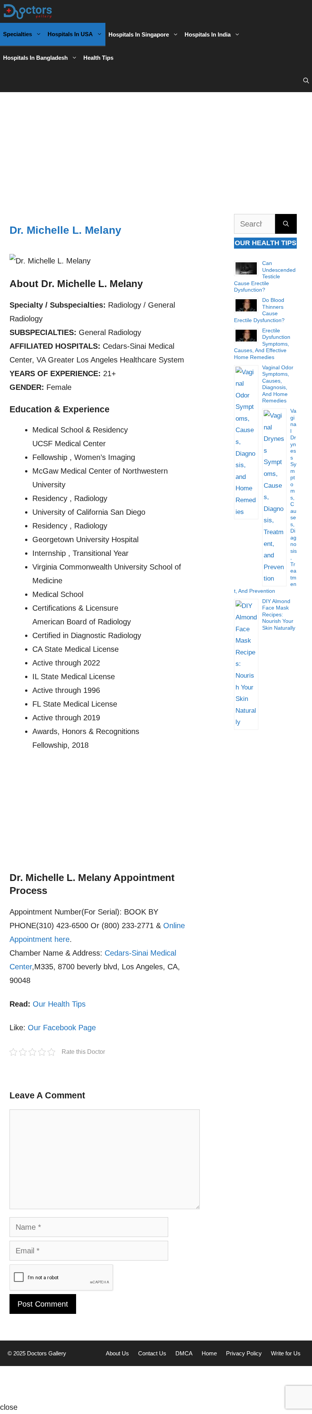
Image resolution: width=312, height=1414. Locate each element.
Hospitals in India (208, 34)
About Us (117, 1353)
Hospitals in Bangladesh (35, 57)
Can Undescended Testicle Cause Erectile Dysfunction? (265, 276)
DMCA (184, 1353)
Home (209, 1353)
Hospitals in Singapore (138, 34)
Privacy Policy (244, 1353)
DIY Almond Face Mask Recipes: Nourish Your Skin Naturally (278, 614)
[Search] (286, 224)
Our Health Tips (59, 1004)
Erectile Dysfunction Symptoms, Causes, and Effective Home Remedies (262, 343)
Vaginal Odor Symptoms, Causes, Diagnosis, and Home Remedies (277, 384)
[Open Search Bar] (306, 80)
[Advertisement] (156, 149)
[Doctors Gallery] (28, 11)
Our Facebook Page (62, 1027)
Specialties (17, 34)
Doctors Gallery (45, 1353)
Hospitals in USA (70, 34)
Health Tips (98, 57)
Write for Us (286, 1353)
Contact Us (152, 1353)
